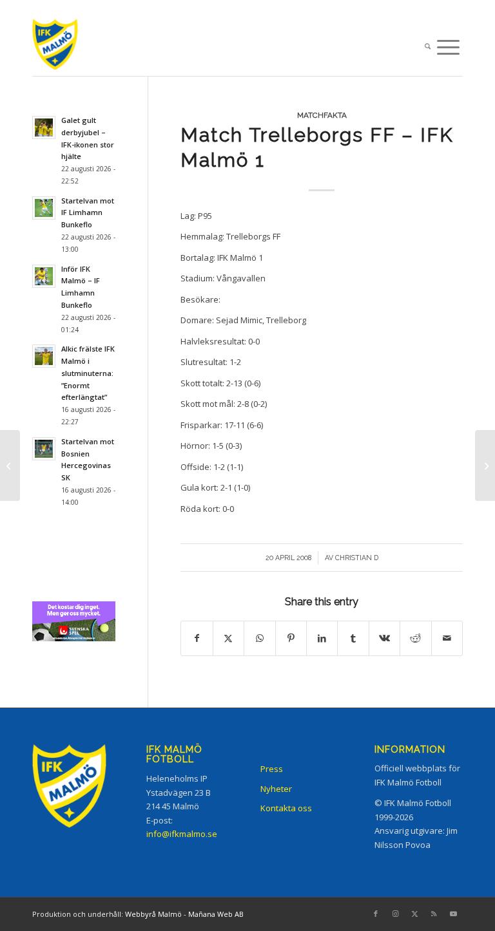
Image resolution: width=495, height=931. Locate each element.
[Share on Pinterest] (291, 638)
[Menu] (448, 48)
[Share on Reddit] (415, 638)
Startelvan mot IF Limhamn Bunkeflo (87, 213)
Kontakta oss (286, 808)
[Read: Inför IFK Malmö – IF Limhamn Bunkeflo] (43, 276)
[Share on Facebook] (196, 638)
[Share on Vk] (384, 638)
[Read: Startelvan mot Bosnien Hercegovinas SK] (43, 448)
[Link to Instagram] (395, 913)
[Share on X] (228, 638)
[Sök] (428, 48)
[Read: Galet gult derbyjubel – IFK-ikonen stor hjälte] (43, 127)
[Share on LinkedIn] (322, 638)
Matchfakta (322, 115)
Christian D (356, 557)
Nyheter (276, 789)
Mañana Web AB (216, 914)
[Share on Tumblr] (353, 638)
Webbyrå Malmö (153, 914)
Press (271, 769)
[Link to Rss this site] (433, 913)
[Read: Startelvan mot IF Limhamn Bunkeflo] (43, 208)
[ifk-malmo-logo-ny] (67, 47)
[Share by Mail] (447, 638)
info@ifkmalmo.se (181, 834)
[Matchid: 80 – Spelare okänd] (10, 465)
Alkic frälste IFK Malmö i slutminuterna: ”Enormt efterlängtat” (88, 373)
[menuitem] (428, 48)
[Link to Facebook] (375, 913)
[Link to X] (414, 913)
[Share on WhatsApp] (259, 638)
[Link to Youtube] (453, 913)
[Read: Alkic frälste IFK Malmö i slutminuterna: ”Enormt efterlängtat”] (43, 356)
